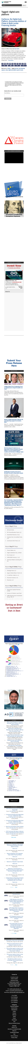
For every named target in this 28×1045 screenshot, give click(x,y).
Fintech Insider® (14, 978)
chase (7, 70)
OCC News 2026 (12, 811)
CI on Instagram (14, 1000)
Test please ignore (16, 894)
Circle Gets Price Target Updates (15, 745)
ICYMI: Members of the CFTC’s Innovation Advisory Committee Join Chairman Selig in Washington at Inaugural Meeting (16, 901)
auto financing (22, 68)
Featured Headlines (14, 1006)
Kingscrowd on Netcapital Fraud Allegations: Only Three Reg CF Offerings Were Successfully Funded (14, 730)
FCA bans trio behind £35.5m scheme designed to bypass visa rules (15, 944)
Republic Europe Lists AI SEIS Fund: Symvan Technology (14, 741)
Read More (10, 60)
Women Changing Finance (14, 1023)
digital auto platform (12, 70)
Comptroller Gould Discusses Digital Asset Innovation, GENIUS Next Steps (14, 815)
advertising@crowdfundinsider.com (17, 992)
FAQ (14, 1034)
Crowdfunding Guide (14, 1032)
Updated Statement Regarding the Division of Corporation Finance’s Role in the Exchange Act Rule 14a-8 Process (15, 879)
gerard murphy (20, 70)
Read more (15, 848)
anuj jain (16, 68)
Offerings (14, 1014)
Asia (14, 1021)
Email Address (7, 92)
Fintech (8, 68)
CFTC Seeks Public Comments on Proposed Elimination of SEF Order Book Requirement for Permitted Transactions (16, 909)
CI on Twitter (14, 995)
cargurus (3, 70)
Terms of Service (14, 1035)
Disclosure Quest (14, 980)
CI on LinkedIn (14, 998)
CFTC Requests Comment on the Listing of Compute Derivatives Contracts (16, 917)
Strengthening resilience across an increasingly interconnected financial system (14, 960)
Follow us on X (14, 800)
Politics (14, 1011)
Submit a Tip (14, 1027)
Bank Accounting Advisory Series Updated (14, 826)
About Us (14, 1030)
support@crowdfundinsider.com (16, 990)
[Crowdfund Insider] (6, 2)
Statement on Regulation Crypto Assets (15, 861)
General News (14, 1008)
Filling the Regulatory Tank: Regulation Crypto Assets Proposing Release (15, 854)
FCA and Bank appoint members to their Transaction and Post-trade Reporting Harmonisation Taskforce (15, 950)
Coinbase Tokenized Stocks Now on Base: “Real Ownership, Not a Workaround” (15, 735)
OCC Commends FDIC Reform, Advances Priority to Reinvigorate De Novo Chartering (15, 832)
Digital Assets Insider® (14, 982)
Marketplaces (14, 1009)
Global (14, 1016)
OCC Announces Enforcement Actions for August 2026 (14, 809)
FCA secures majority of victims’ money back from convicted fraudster (15, 955)
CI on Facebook (14, 997)
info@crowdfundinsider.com (15, 989)
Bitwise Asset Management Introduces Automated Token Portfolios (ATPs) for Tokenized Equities (15, 723)
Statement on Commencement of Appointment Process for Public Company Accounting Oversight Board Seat (14, 870)
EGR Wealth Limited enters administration (14, 940)
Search (24, 5)
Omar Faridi (16, 48)
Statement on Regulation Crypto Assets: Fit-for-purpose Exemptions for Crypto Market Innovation (15, 845)
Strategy (14, 1013)
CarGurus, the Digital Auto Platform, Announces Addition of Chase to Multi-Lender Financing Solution (13, 22)
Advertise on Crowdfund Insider (14, 1029)
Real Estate (14, 1019)
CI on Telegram (14, 1002)
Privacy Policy (14, 1037)
